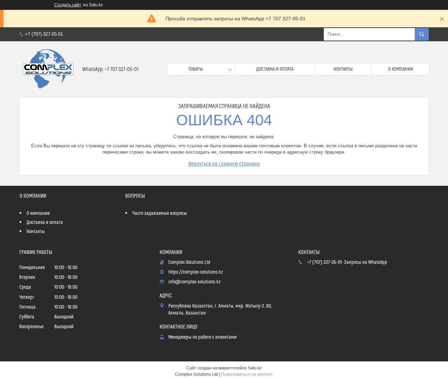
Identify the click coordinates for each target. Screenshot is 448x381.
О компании (400, 69)
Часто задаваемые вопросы (159, 213)
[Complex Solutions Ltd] (48, 69)
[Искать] (422, 34)
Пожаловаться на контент (247, 374)
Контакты (343, 69)
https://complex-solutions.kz (195, 272)
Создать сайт (67, 4)
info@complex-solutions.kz (194, 282)
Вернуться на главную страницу (224, 164)
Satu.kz (255, 368)
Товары (195, 69)
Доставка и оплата (274, 69)
